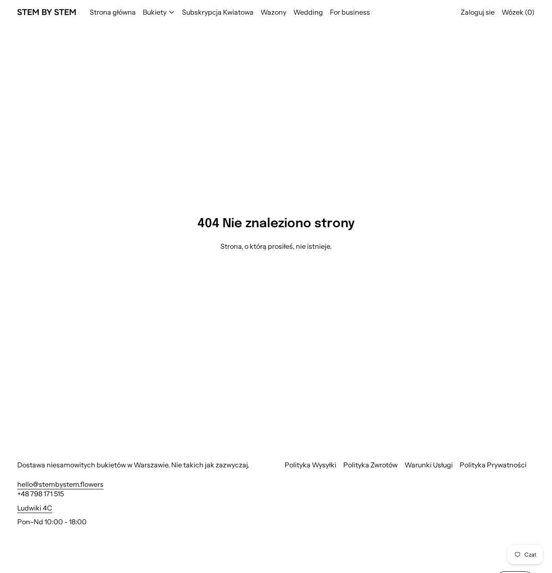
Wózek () (518, 12)
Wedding (308, 12)
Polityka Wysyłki (310, 464)
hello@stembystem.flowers (60, 484)
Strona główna (113, 12)
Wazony (273, 12)
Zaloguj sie (478, 12)
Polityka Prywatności (493, 464)
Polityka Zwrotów (370, 464)
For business (350, 12)
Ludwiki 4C (34, 508)
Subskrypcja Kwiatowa (218, 12)
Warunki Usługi (429, 464)
